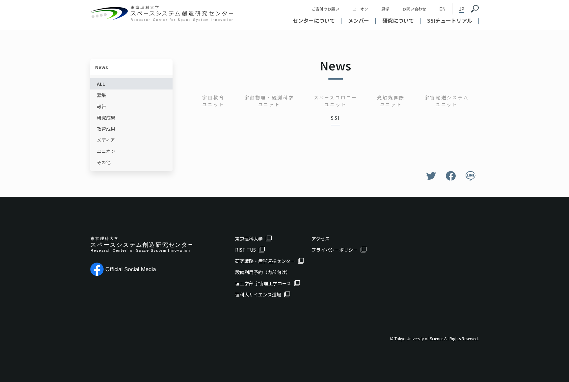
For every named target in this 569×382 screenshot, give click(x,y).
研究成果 (106, 117)
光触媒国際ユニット (391, 101)
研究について (398, 20)
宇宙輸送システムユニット (446, 101)
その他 (104, 162)
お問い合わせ (414, 9)
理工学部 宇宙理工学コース (263, 283)
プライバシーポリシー (335, 249)
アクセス (321, 238)
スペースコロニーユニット (335, 101)
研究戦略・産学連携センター (265, 261)
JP (461, 9)
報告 (101, 106)
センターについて (314, 20)
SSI (335, 118)
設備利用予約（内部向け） (262, 272)
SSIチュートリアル (449, 20)
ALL (101, 84)
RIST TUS (245, 249)
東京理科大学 (249, 238)
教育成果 (106, 128)
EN (442, 9)
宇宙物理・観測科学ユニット (269, 101)
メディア (106, 140)
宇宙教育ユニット (213, 101)
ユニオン (360, 9)
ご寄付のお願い (325, 9)
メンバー (358, 20)
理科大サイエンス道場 (258, 294)
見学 (385, 9)
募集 (101, 95)
